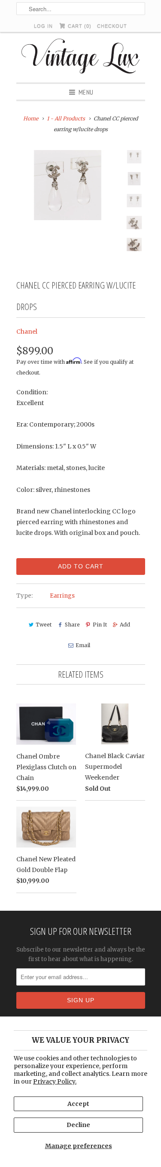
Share (72, 624)
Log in (43, 25)
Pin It (100, 624)
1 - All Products (66, 118)
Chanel (26, 331)
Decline (78, 1125)
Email (83, 645)
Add (125, 624)
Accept (78, 1104)
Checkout (112, 25)
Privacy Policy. (54, 1081)
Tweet (44, 624)
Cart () (78, 25)
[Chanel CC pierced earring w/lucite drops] (67, 185)
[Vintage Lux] (80, 57)
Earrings (62, 595)
